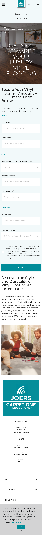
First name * (6, 122)
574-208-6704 (21, 18)
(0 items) (38, 4)
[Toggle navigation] (3, 4)
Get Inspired (11, 490)
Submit (21, 267)
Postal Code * (6, 215)
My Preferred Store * (9, 230)
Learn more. (16, 522)
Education (10, 500)
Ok (21, 526)
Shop (7, 479)
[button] (29, 4)
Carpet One (6, 27)
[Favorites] (33, 4)
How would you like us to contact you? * (17, 161)
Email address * (7, 191)
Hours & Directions (21, 432)
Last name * (6, 138)
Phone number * (8, 176)
